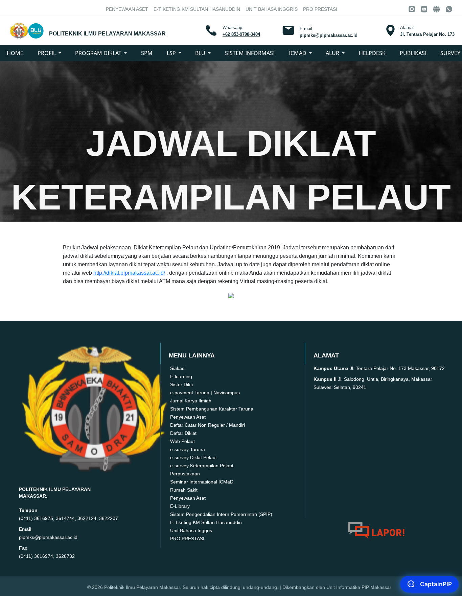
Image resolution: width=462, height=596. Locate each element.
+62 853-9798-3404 (241, 34)
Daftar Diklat (183, 433)
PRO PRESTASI (320, 9)
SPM (147, 53)
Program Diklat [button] (99, 53)
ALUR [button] (333, 53)
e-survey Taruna (187, 449)
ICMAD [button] (298, 53)
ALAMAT (327, 355)
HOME (15, 53)
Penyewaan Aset (127, 9)
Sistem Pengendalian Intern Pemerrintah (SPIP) (221, 514)
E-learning (181, 376)
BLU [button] (201, 53)
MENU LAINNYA (192, 355)
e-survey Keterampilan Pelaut (201, 465)
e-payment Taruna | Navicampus (205, 392)
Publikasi (413, 53)
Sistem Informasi (250, 53)
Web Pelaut (182, 441)
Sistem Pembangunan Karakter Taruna (211, 409)
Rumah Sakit (184, 490)
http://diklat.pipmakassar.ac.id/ (129, 273)
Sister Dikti (181, 384)
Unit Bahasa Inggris (272, 9)
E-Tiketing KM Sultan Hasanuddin (197, 9)
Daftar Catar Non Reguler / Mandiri (207, 425)
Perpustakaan (185, 473)
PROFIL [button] (47, 53)
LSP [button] (172, 53)
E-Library (180, 506)
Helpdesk (372, 53)
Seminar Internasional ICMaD (201, 482)
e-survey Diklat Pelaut (193, 457)
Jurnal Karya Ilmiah (190, 400)
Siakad (177, 368)
